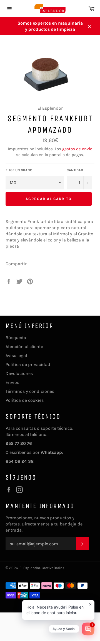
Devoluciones (19, 373)
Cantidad (75, 170)
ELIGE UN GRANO (19, 170)
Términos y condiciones (30, 391)
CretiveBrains (53, 568)
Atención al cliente (24, 346)
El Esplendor (29, 568)
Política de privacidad (28, 364)
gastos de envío (77, 148)
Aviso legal (16, 355)
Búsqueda (16, 337)
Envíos (12, 382)
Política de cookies (25, 400)
